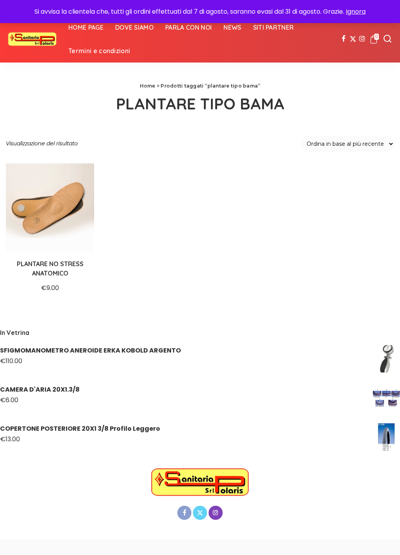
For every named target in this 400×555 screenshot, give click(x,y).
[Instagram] (362, 39)
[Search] (387, 39)
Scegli (80, 237)
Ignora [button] (356, 11)
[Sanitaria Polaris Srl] (32, 39)
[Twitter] (353, 39)
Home (147, 86)
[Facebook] (343, 39)
